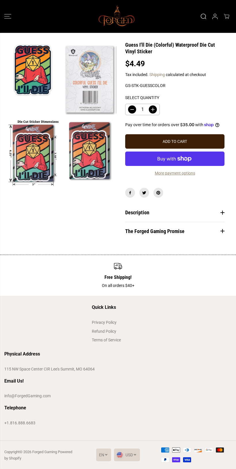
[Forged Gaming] (116, 16)
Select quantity (142, 97)
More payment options (175, 173)
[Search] (203, 16)
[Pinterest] (158, 193)
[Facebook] (130, 193)
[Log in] (215, 16)
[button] (7, 16)
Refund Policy (104, 331)
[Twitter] (144, 193)
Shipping (157, 74)
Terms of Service (106, 340)
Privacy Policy (104, 322)
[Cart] (226, 16)
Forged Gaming (44, 452)
